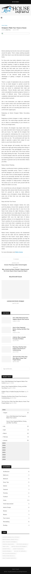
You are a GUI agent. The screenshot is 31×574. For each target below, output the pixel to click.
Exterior (16, 486)
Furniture (16, 496)
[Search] (29, 17)
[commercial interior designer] (15, 289)
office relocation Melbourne (9, 553)
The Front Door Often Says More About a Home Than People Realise (20, 358)
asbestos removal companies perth (10, 539)
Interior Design (16, 507)
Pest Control (16, 518)
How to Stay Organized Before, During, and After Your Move (21, 329)
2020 (4, 455)
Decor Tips (16, 482)
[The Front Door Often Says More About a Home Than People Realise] (6, 359)
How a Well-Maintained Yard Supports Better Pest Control (21, 318)
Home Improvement (16, 503)
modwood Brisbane (7, 551)
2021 (4, 452)
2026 (4, 410)
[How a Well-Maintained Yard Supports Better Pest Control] (6, 320)
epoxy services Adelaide (22, 544)
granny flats (5, 546)
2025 (4, 443)
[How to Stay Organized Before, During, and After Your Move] (6, 330)
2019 (4, 457)
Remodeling (16, 521)
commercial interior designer (15, 301)
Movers (16, 514)
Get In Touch (15, 2)
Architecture (16, 471)
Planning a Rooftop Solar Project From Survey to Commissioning (19, 348)
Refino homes (19, 252)
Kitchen (16, 511)
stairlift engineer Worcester (9, 558)
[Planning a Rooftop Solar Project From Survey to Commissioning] (6, 349)
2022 (4, 450)
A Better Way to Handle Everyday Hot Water (19, 338)
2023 (4, 448)
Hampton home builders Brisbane (19, 546)
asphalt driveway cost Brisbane (9, 541)
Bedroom (16, 478)
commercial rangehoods (8, 544)
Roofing (16, 525)
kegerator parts (6, 548)
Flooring (16, 493)
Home (16, 500)
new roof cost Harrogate (20, 551)
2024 (4, 445)
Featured (16, 489)
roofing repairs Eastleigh (8, 555)
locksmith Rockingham (18, 548)
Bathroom (16, 475)
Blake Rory (8, 29)
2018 (4, 459)
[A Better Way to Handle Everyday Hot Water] (6, 339)
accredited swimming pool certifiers (10, 537)
